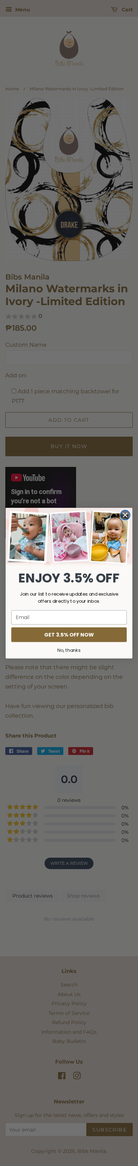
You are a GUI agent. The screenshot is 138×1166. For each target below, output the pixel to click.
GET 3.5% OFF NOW (68, 634)
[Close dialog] (125, 515)
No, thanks (68, 649)
